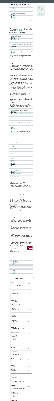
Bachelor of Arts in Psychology (16, 39)
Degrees (34, 1)
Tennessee (23, 29)
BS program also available (30, 51)
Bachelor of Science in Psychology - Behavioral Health (18, 43)
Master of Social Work (15, 16)
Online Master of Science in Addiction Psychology (17, 149)
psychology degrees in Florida (20, 30)
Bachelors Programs (41, 8)
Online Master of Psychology (15, 165)
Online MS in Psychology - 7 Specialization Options (17, 161)
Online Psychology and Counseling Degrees (17, 8)
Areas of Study (37, 1)
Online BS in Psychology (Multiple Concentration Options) (18, 117)
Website (14, 14)
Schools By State (43, 1)
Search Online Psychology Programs (13, 139)
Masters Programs (41, 9)
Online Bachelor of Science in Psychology (17, 173)
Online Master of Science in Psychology (16, 47)
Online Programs (29, 1)
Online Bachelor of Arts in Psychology (16, 145)
